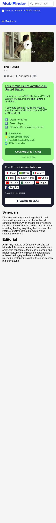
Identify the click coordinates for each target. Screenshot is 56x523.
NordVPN (39, 96)
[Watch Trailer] (28, 44)
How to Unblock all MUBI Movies (22, 10)
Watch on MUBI (29, 200)
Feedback (10, 21)
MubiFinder (14, 3)
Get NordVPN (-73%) (28, 151)
